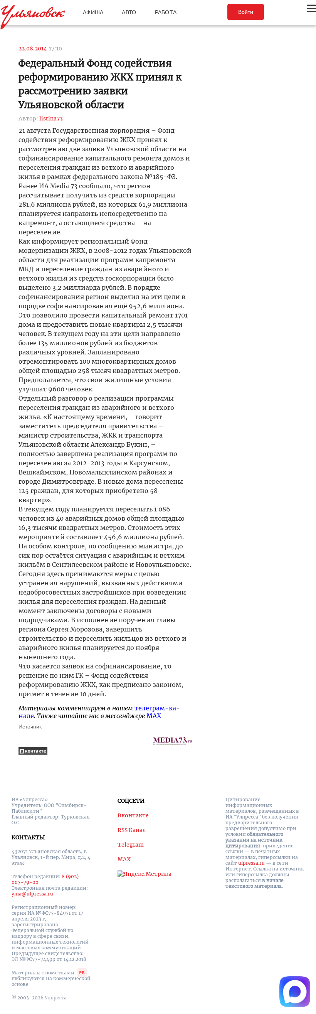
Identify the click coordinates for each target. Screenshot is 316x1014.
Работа (166, 12)
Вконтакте (133, 815)
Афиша (93, 12)
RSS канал (132, 830)
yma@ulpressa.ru (32, 894)
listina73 (51, 118)
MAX (153, 716)
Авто (129, 12)
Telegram (131, 844)
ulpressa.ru (251, 863)
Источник (30, 726)
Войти (245, 12)
